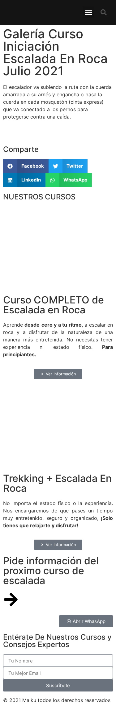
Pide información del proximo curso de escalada (51, 571)
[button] (88, 12)
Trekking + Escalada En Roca (57, 483)
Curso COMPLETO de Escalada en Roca (53, 305)
